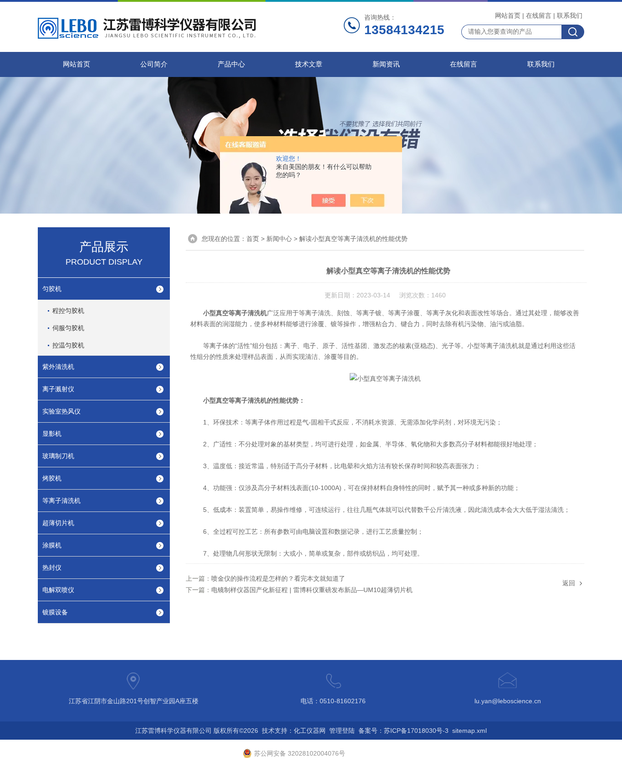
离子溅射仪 (58, 389)
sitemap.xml (469, 730)
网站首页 (507, 15)
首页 (252, 238)
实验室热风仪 (61, 411)
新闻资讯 (386, 64)
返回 (568, 583)
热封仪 (51, 567)
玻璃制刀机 (58, 456)
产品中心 (231, 64)
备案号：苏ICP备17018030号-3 (403, 730)
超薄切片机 (58, 523)
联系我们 (569, 15)
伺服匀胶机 (68, 328)
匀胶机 (51, 288)
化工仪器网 (310, 730)
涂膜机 (51, 545)
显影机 (51, 433)
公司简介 (154, 64)
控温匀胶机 (68, 345)
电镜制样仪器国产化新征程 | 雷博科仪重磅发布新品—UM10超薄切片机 (312, 589)
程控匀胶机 (68, 310)
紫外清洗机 (58, 366)
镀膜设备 (55, 612)
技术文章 (308, 64)
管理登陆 (342, 730)
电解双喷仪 (58, 589)
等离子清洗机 (61, 500)
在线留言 (538, 15)
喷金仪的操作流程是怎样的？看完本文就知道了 (278, 578)
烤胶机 (51, 478)
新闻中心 (279, 238)
